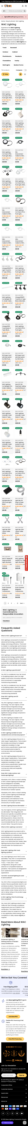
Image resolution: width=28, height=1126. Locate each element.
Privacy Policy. (12, 1081)
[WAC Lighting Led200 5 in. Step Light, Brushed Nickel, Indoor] (20, 549)
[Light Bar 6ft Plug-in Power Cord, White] (20, 490)
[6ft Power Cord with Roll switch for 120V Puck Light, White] (7, 345)
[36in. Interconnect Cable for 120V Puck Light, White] (7, 229)
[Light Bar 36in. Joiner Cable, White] (7, 520)
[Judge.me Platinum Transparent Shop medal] (6, 1053)
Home (3, 21)
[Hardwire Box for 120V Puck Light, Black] (7, 490)
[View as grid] (20, 74)
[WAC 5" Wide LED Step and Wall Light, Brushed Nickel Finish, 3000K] (7, 549)
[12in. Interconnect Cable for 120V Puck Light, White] (7, 200)
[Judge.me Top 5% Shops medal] (21, 1053)
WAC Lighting (6, 92)
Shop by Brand (10, 21)
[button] (2, 17)
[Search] (25, 11)
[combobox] (14, 11)
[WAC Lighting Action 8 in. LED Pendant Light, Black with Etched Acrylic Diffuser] (20, 432)
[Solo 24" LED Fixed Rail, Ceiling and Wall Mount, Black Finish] (20, 374)
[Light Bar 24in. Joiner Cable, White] (20, 520)
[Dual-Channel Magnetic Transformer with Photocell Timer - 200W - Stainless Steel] (7, 578)
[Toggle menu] (2, 6)
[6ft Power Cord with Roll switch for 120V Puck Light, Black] (20, 345)
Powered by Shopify (20, 1119)
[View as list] (25, 74)
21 (17, 603)
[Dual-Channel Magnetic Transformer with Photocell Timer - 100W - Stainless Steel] (20, 578)
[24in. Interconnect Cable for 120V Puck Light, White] (20, 229)
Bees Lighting (10, 1119)
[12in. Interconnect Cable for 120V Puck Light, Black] (20, 142)
